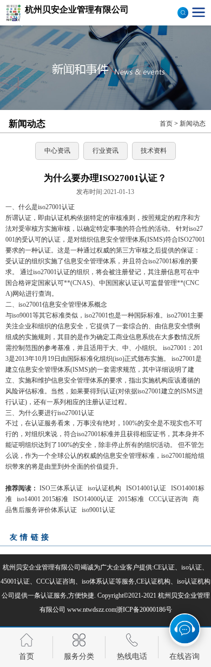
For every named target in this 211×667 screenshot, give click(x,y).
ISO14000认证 (93, 499)
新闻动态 (193, 123)
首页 (166, 123)
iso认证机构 (104, 488)
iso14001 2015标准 (42, 499)
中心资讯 (57, 150)
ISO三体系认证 (61, 488)
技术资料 (154, 150)
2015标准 (131, 499)
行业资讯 (105, 150)
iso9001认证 (98, 510)
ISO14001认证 (146, 488)
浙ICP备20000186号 (144, 609)
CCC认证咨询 (168, 499)
